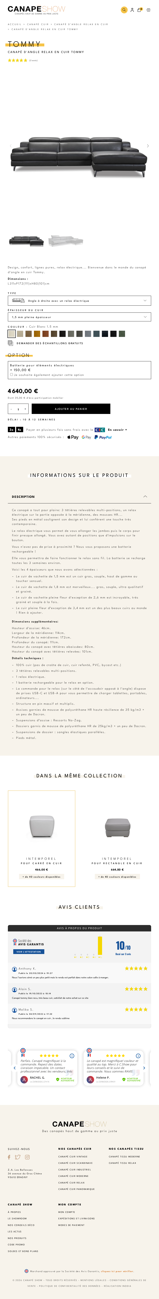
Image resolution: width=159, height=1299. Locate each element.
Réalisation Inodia (117, 1285)
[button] (124, 10)
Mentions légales (94, 1280)
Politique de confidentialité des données (70, 1285)
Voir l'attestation (29, 951)
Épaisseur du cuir (26, 310)
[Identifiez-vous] (132, 10)
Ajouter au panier (71, 408)
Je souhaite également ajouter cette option (48, 374)
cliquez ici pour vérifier (117, 1271)
